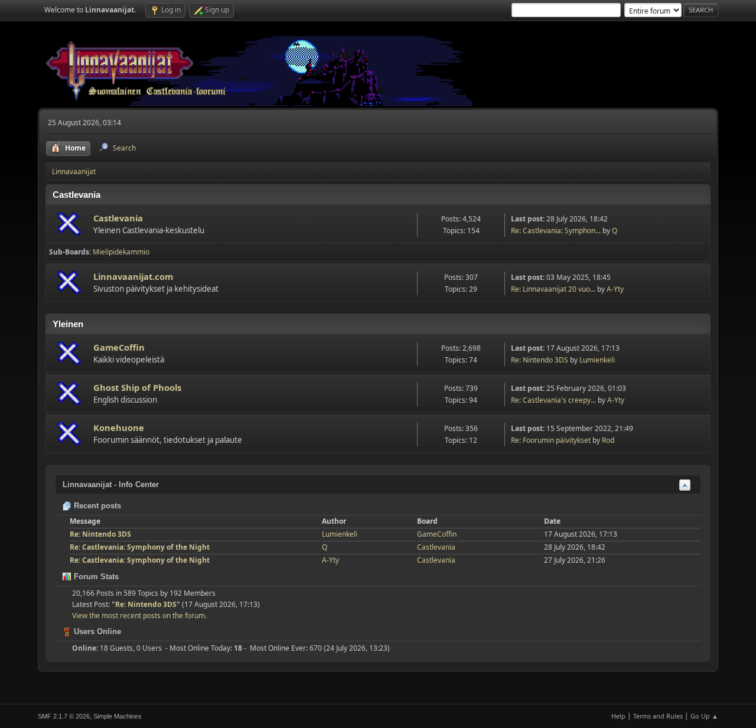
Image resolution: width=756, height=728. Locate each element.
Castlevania (118, 218)
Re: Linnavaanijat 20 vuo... (553, 289)
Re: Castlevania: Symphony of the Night (140, 547)
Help (618, 715)
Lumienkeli (597, 360)
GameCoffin (119, 347)
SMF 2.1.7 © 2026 (64, 716)
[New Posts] (70, 224)
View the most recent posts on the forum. (139, 616)
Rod (608, 440)
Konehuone (118, 427)
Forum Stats (95, 576)
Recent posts (96, 505)
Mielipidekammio (121, 252)
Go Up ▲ (704, 715)
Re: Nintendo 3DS (539, 360)
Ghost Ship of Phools (137, 387)
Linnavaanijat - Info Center (111, 484)
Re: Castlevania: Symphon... (556, 231)
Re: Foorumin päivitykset (551, 440)
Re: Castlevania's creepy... (553, 400)
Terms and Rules (658, 715)
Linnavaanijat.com (133, 276)
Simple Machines (117, 716)
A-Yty (615, 289)
